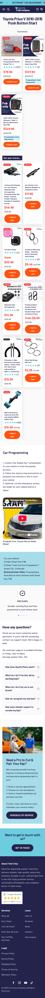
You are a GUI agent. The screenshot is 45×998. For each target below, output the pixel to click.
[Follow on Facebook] (13, 982)
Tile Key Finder (10, 250)
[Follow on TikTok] (31, 982)
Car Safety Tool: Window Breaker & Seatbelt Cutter (32, 187)
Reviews (29, 921)
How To (28, 916)
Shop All (5, 916)
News (27, 926)
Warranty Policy (8, 974)
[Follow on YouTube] (25, 982)
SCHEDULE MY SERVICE (21, 815)
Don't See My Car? (9, 931)
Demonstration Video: (15, 572)
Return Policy (7, 958)
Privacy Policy (8, 953)
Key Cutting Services (7, 938)
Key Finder (6, 921)
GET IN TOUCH (22, 848)
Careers (29, 931)
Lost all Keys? (8, 926)
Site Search (30, 937)
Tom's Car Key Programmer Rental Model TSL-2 (11, 61)
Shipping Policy (8, 964)
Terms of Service (9, 969)
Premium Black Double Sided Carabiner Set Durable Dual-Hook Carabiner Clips (32, 309)
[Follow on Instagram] (19, 982)
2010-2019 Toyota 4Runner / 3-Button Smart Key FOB (33, 61)
